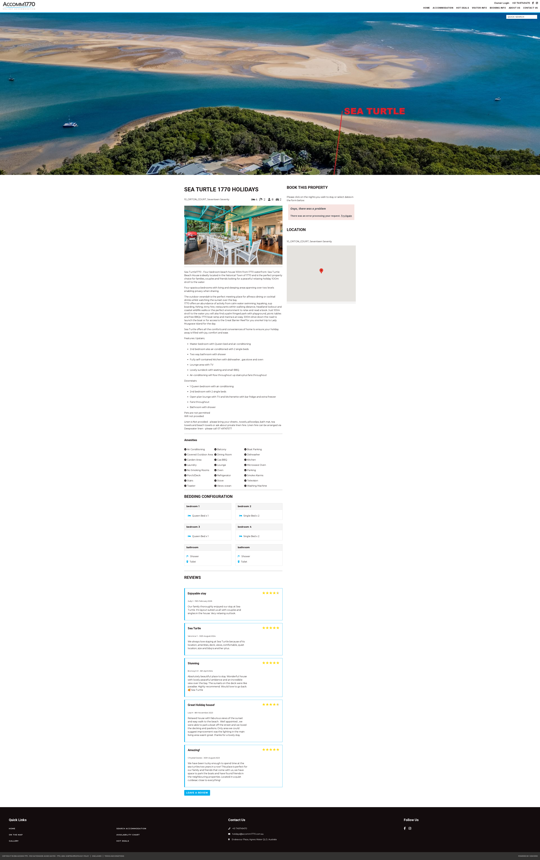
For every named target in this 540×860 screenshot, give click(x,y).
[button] (191, 217)
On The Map (16, 797)
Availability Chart (128, 797)
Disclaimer (97, 818)
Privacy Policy (82, 818)
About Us (514, 8)
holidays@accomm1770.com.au (248, 796)
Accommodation (443, 8)
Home (426, 8)
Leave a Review (197, 754)
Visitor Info (479, 8)
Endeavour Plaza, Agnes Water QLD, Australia (254, 801)
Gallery (14, 803)
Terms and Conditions (114, 818)
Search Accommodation (131, 790)
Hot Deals (462, 8)
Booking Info (498, 8)
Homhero (533, 818)
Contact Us (530, 8)
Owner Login (501, 3)
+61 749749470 (521, 3)
